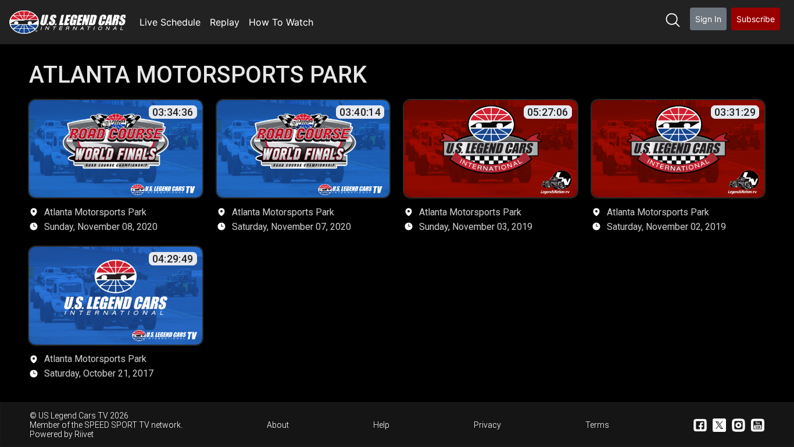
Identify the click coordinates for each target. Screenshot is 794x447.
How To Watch (281, 22)
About (278, 425)
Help (381, 425)
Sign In (708, 19)
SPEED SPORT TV (116, 425)
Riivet (84, 434)
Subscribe (755, 19)
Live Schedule (170, 22)
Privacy (487, 425)
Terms (597, 425)
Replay (224, 22)
